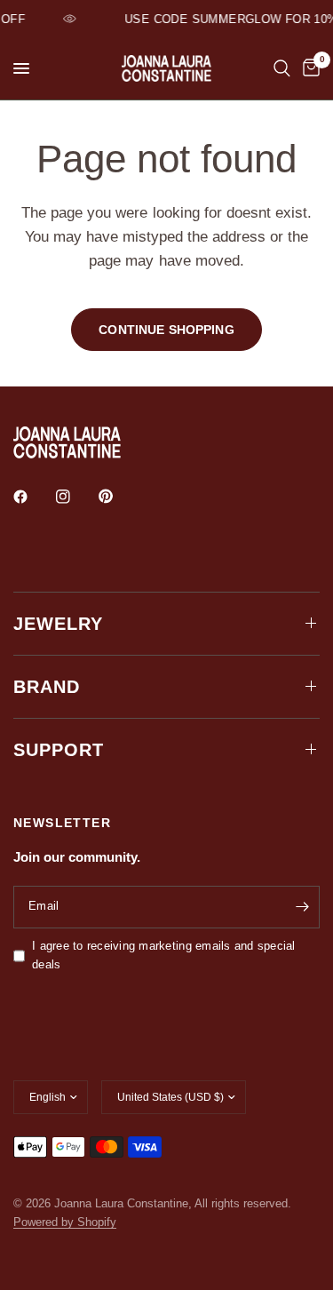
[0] (308, 68)
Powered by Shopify (64, 1222)
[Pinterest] (118, 495)
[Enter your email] (302, 907)
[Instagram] (75, 496)
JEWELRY (58, 623)
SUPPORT (58, 750)
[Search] (282, 68)
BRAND (46, 687)
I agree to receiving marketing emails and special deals (164, 955)
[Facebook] (32, 496)
